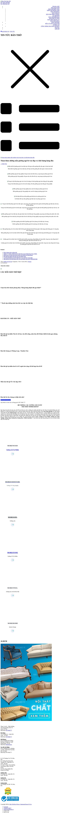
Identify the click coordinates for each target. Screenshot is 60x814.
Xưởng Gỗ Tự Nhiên (12, 450)
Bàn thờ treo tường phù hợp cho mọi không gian (15, 256)
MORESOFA (12, 517)
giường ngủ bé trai (7, 261)
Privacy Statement (21, 804)
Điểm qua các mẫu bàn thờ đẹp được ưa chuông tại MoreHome (18, 255)
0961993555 (9, 744)
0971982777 (9, 730)
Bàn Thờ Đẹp (13, 804)
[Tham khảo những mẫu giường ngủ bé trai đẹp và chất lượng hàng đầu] (17, 157)
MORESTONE (12, 552)
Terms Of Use (28, 804)
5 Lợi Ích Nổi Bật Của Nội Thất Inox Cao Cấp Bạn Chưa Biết (18, 257)
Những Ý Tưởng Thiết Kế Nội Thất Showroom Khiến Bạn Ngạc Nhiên (20, 253)
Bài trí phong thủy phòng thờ (10, 252)
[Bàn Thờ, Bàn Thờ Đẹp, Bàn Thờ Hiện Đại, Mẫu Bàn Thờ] (6, 3)
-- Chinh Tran (4, 163)
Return (29, 261)
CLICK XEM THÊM (6, 400)
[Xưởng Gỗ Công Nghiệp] (12, 476)
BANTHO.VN (5, 31)
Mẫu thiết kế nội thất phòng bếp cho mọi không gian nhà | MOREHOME (20, 259)
